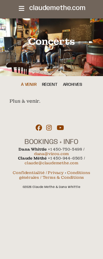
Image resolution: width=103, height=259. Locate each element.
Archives (72, 84)
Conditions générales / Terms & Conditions (54, 175)
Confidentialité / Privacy (38, 172)
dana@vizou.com (51, 153)
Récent (50, 84)
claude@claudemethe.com (51, 163)
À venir (29, 84)
